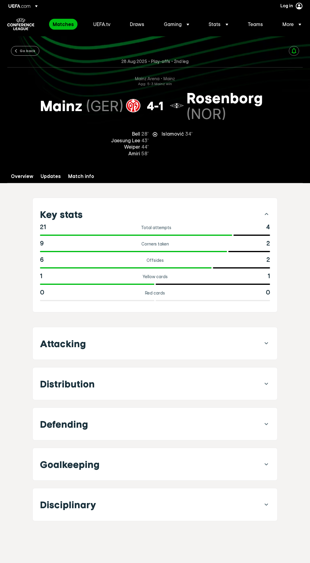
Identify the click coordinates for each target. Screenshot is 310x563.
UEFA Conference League (20, 24)
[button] (176, 24)
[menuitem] (65, 24)
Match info (81, 176)
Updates (51, 176)
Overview (22, 176)
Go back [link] (27, 50)
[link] (63, 24)
